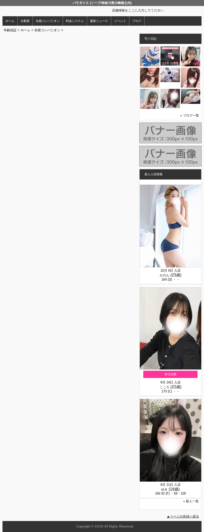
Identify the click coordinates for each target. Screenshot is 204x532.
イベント (120, 21)
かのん (164, 275)
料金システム (75, 21)
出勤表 (25, 21)
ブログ (136, 21)
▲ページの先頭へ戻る (183, 516)
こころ (164, 387)
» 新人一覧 (191, 501)
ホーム (9, 21)
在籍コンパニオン (48, 21)
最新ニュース (99, 21)
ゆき (164, 489)
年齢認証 (10, 30)
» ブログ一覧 (189, 115)
